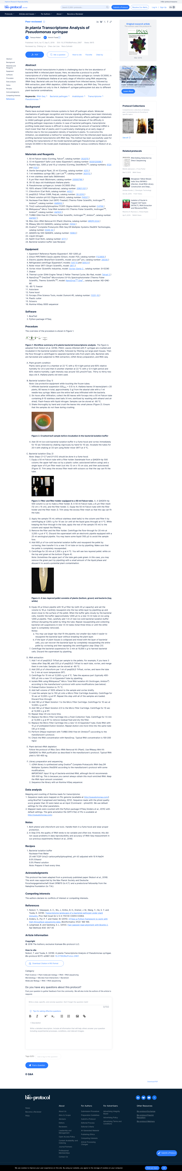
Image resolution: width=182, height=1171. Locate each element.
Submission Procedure (90, 1111)
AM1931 (58, 212)
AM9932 (58, 203)
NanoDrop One (74, 280)
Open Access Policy (67, 1137)
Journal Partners (65, 1147)
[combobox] (57, 1056)
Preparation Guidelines (90, 1115)
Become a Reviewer (75, 14)
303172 (87, 173)
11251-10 (95, 295)
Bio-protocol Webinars (146, 1121)
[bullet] (63, 1016)
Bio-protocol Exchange (146, 1111)
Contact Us (63, 1157)
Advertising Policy (110, 1117)
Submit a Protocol (88, 1119)
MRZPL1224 (94, 221)
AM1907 (33, 218)
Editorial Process (87, 1123)
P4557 (85, 197)
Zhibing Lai (41, 46)
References (10, 99)
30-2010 (80, 194)
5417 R (74, 262)
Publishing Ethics (88, 1134)
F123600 (100, 256)
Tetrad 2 (106, 274)
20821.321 (82, 188)
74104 (73, 224)
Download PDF (152, 1082)
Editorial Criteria (87, 1127)
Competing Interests (89, 1138)
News (27, 1108)
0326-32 (49, 230)
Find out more (152, 1168)
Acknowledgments (12, 92)
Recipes (9, 88)
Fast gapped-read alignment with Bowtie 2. (88, 925)
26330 (105, 259)
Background (10, 62)
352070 (85, 158)
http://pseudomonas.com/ (96, 797)
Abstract (9, 59)
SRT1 (72, 265)
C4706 (100, 206)
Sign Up (163, 7)
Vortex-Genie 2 (76, 268)
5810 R (85, 262)
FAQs (27, 1116)
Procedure (9, 78)
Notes (8, 85)
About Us (62, 1111)
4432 (70, 191)
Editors (61, 1123)
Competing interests (13, 95)
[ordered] (70, 1016)
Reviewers (63, 1127)
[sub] (54, 1016)
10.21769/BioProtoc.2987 (66, 956)
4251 (86, 170)
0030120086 (95, 161)
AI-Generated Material (90, 1130)
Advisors (62, 1119)
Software (9, 75)
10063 (73, 233)
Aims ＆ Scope (65, 1115)
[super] (47, 1016)
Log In (154, 7)
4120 (35, 167)
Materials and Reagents (11, 67)
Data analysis (11, 82)
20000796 (77, 179)
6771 (64, 239)
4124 (109, 164)
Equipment (10, 71)
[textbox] (48, 1056)
